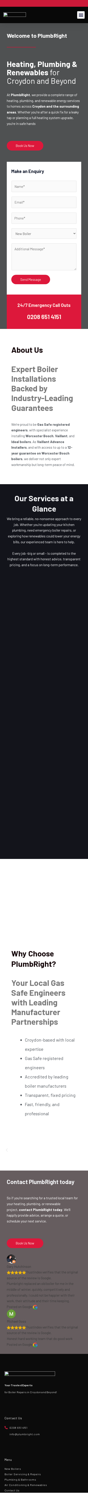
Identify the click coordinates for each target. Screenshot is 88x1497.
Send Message (30, 279)
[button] (81, 15)
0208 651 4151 (44, 316)
